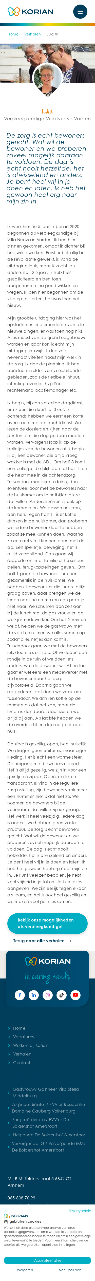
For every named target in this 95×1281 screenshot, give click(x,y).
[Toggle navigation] (80, 12)
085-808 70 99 (21, 1197)
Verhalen (32, 34)
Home (13, 34)
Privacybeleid (79, 1211)
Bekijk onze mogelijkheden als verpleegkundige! (46, 923)
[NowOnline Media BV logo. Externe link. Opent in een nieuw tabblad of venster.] (16, 1216)
